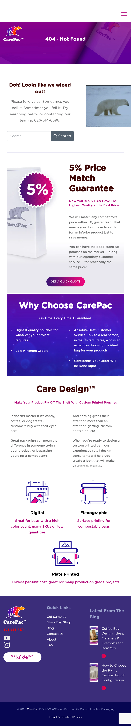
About (51, 639)
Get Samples (56, 616)
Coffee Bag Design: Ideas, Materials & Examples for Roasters (113, 638)
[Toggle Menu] (124, 14)
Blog (50, 628)
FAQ (50, 645)
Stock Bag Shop (59, 622)
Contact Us (55, 634)
